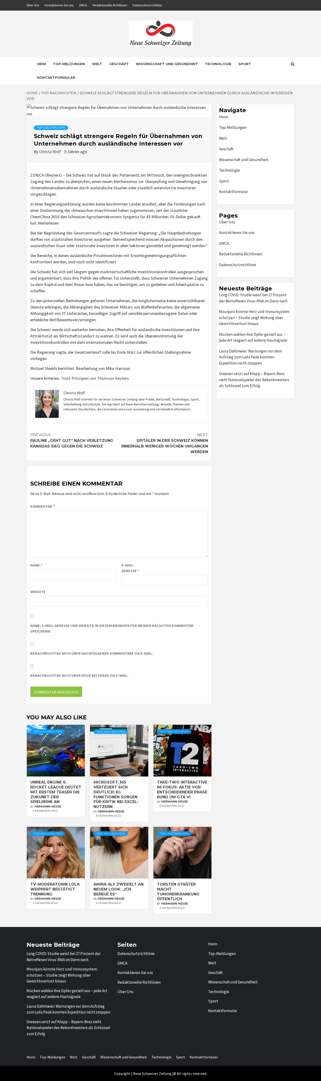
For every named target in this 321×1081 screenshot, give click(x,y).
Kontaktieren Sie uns (59, 5)
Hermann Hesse (48, 806)
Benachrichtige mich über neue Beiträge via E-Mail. (79, 675)
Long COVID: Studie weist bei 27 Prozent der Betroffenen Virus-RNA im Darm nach (253, 298)
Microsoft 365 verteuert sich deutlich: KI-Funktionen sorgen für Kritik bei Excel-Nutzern (116, 794)
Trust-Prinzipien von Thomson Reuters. (95, 378)
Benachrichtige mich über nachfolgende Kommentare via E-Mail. (91, 653)
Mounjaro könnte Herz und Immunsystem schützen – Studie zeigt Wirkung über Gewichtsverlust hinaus (254, 317)
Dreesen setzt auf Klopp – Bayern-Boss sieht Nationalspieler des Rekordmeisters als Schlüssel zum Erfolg (254, 379)
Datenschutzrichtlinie (147, 5)
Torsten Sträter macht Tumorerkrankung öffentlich (178, 891)
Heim (41, 64)
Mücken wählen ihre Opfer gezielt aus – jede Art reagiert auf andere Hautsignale (253, 337)
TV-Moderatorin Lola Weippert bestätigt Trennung (55, 889)
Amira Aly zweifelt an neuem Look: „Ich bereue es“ (119, 889)
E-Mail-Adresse (130, 568)
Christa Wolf (50, 151)
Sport (244, 64)
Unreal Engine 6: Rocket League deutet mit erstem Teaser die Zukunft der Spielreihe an (55, 792)
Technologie (218, 64)
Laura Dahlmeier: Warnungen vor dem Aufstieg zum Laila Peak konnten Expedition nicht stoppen (250, 357)
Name (36, 565)
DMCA (83, 5)
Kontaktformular (56, 77)
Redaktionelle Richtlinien (110, 5)
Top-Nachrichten (51, 127)
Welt (97, 64)
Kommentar (42, 506)
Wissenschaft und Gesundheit (167, 64)
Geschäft (119, 64)
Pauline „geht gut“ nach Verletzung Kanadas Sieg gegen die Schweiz (71, 440)
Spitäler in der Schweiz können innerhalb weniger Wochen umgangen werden (164, 443)
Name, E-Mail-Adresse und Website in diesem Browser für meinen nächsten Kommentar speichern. (111, 628)
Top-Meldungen (69, 64)
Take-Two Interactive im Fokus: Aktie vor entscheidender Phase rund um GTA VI (182, 789)
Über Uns (33, 5)
